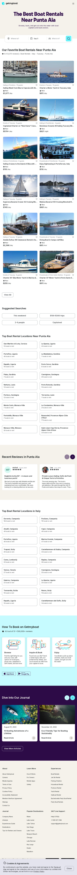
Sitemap (5, 802)
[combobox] (17, 38)
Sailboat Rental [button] (56, 795)
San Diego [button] (30, 827)
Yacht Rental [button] (55, 791)
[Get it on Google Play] (24, 674)
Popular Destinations (35, 811)
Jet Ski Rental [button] (55, 777)
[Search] (68, 38)
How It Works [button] (31, 774)
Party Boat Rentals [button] (57, 802)
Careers (5, 777)
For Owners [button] (30, 777)
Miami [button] (28, 816)
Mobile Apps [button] (31, 781)
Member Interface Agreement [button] (12, 798)
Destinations (6, 827)
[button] (25, 54)
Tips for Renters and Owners (12, 830)
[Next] (72, 456)
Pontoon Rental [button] (56, 788)
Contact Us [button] (6, 805)
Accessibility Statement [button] (10, 795)
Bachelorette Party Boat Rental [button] (61, 798)
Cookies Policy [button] (7, 791)
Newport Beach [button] (32, 834)
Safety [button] (29, 784)
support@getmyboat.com (59, 823)
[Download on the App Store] (9, 674)
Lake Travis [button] (30, 830)
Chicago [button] (29, 837)
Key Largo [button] (30, 844)
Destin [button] (29, 848)
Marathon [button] (30, 851)
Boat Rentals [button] (55, 774)
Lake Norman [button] (31, 841)
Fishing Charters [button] (56, 781)
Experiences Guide (8, 823)
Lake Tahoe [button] (31, 823)
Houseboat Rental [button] (57, 784)
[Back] (67, 456)
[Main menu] (73, 3)
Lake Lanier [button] (30, 820)
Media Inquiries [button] (7, 781)
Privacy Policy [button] (38, 871)
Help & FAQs (55, 816)
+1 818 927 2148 (56, 820)
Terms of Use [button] (6, 784)
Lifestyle (5, 820)
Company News (7, 816)
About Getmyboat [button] (8, 774)
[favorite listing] (36, 85)
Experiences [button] (56, 769)
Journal (5, 811)
